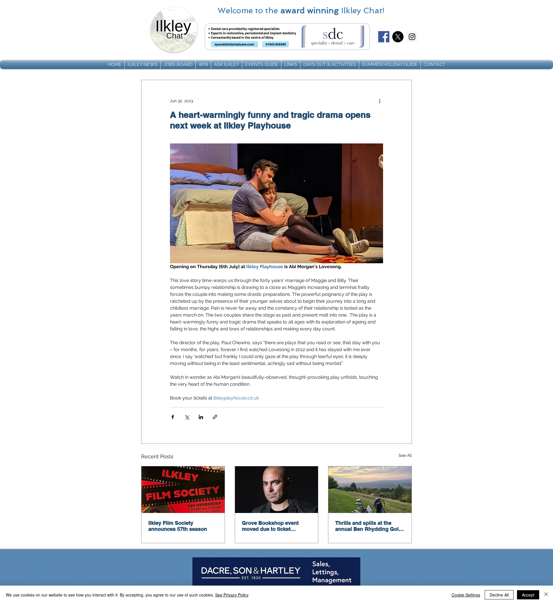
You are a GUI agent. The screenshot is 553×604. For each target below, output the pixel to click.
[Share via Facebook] (172, 417)
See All (405, 455)
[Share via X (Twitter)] (187, 417)
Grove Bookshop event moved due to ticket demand (270, 526)
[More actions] (379, 100)
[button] (142, 64)
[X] (398, 36)
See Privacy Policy (232, 595)
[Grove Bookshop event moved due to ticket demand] (276, 489)
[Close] (546, 594)
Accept (528, 595)
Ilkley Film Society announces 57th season (177, 526)
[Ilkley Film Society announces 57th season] (183, 489)
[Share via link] (215, 417)
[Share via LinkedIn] (201, 417)
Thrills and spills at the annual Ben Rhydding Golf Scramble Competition (367, 526)
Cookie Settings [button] (466, 595)
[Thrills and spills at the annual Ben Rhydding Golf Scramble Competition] (370, 489)
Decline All (499, 595)
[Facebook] (383, 36)
